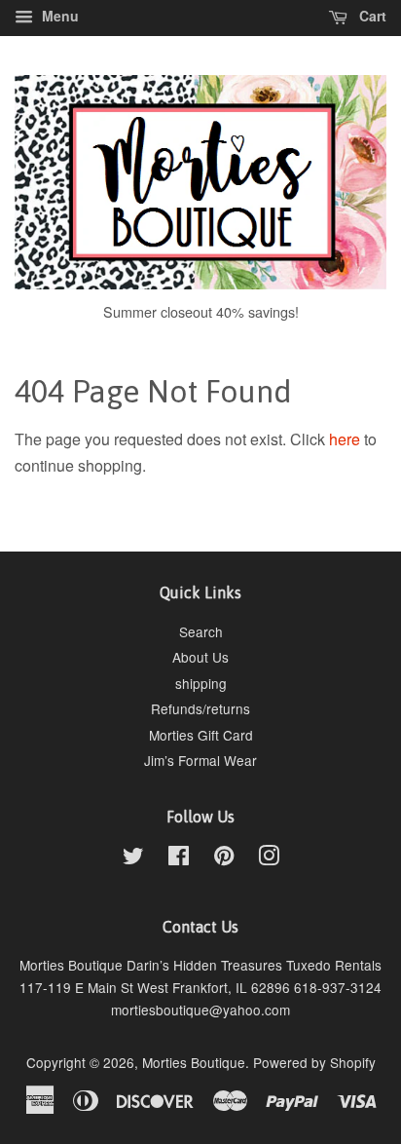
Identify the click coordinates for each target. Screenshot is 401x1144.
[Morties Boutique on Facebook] (178, 858)
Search (201, 631)
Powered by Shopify (314, 1062)
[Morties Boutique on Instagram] (268, 858)
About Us (200, 657)
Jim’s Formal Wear (200, 760)
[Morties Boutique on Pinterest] (224, 858)
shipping (201, 683)
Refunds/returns (200, 708)
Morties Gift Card (201, 734)
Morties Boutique (193, 1062)
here (344, 439)
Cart (370, 15)
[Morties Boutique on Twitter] (133, 858)
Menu (58, 15)
